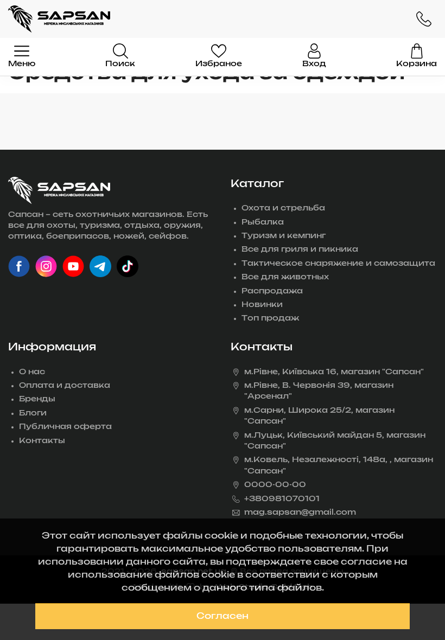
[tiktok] (127, 266)
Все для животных (285, 277)
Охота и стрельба (283, 208)
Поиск (120, 64)
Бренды (37, 399)
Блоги (33, 413)
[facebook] (19, 266)
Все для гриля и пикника (299, 249)
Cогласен (222, 616)
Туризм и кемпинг (283, 236)
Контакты (42, 441)
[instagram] (46, 266)
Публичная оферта (65, 427)
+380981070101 (282, 499)
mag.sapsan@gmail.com (300, 512)
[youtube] (73, 266)
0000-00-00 (275, 485)
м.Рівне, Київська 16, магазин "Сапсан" (334, 372)
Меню (21, 64)
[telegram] (100, 266)
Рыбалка (262, 222)
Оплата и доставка (64, 385)
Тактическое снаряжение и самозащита (338, 263)
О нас (32, 372)
